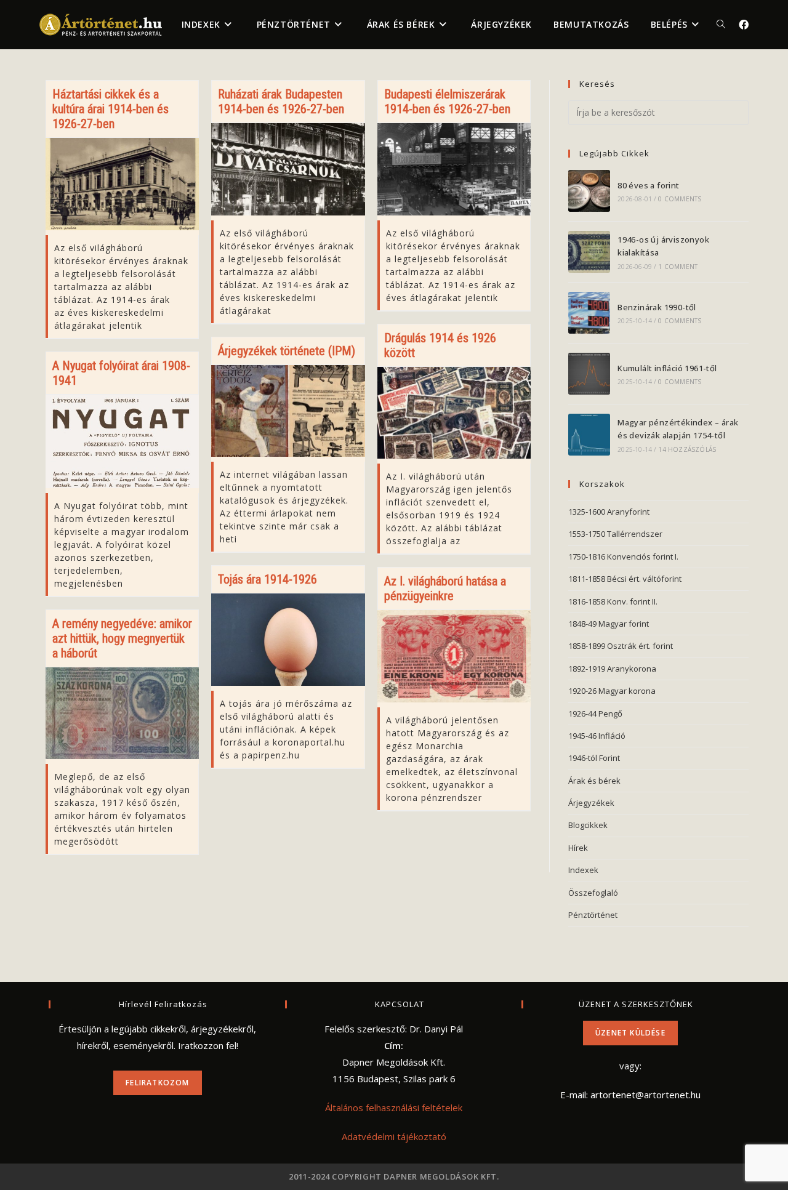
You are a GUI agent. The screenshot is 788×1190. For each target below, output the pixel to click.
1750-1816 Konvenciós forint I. (623, 556)
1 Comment (678, 266)
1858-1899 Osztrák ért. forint (620, 645)
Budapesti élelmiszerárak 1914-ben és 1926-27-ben (447, 101)
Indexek (583, 869)
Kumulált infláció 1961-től (667, 368)
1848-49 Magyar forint (608, 623)
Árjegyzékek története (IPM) (286, 351)
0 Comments (679, 199)
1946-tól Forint (594, 757)
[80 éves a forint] (589, 191)
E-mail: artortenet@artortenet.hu (630, 1094)
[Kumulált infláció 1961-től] (589, 374)
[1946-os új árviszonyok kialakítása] (589, 252)
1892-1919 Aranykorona (612, 668)
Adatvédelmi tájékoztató (394, 1136)
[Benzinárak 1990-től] (589, 313)
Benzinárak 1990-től (656, 307)
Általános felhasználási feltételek (393, 1107)
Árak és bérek (594, 780)
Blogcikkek (588, 824)
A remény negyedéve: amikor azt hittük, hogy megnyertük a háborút (122, 638)
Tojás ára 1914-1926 (267, 579)
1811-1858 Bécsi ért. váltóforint (624, 578)
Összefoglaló (593, 892)
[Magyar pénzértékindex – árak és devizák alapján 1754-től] (589, 435)
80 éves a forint (648, 185)
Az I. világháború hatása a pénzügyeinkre (445, 588)
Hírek (578, 847)
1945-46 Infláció (596, 735)
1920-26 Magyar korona (612, 690)
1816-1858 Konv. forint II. (612, 601)
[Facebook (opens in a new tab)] (744, 25)
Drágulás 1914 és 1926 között (440, 345)
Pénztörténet (592, 914)
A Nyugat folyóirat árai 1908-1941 (121, 373)
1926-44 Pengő (595, 713)
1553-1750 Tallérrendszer (615, 533)
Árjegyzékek (591, 802)
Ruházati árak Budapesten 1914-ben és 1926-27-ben (281, 101)
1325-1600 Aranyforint (608, 511)
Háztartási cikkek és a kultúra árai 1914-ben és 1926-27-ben (110, 109)
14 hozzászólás (687, 449)
